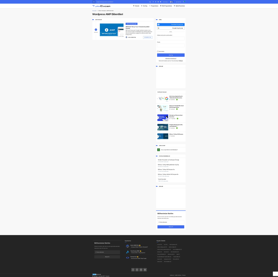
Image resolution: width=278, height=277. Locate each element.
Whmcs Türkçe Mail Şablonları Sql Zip (168, 164)
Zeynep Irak (133, 256)
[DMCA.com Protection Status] (96, 274)
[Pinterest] (158, 2)
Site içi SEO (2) (176, 259)
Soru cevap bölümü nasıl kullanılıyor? (169, 149)
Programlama (154, 6)
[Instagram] (155, 2)
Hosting (145, 6)
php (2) (178, 254)
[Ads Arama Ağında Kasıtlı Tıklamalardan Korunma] (162, 98)
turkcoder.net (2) (167, 259)
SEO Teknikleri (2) (167, 261)
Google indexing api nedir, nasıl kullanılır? (105, 1)
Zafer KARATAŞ (132, 37)
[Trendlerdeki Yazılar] (94, 2)
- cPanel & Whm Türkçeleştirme (137, 252)
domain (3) (159, 251)
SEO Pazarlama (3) (173, 244)
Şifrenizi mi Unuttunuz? (170, 58)
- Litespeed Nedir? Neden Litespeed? (139, 247)
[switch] (172, 2)
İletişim (184, 275)
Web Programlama (167, 6)
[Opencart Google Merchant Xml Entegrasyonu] (162, 108)
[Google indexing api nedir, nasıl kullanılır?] (162, 127)
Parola (158, 42)
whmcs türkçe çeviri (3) (162, 247)
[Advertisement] (171, 78)
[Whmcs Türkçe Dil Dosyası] (162, 136)
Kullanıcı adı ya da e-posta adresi (164, 35)
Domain (137, 6)
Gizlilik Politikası (178, 275)
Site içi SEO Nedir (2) (161, 254)
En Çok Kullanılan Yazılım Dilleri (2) (164, 256)
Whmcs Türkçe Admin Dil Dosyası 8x (168, 174)
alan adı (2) (159, 261)
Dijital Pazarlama (180, 6)
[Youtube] (160, 2)
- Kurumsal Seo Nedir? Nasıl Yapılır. (138, 258)
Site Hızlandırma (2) (175, 251)
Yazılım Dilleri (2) (176, 256)
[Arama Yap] (150, 2)
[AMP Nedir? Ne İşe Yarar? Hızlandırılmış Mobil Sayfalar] (112, 30)
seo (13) (165, 244)
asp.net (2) (159, 259)
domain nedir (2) (171, 254)
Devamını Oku (147, 37)
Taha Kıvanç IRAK (134, 251)
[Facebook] (153, 2)
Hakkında (172, 275)
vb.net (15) (159, 244)
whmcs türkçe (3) (172, 247)
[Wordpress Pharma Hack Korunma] (162, 117)
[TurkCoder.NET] (101, 6)
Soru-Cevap (165, 1)
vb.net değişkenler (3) (177, 249)
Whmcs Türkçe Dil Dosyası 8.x (166, 169)
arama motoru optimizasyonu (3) (164, 249)
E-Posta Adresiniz (163, 222)
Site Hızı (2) (166, 251)
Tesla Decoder (162, 179)
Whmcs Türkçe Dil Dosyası (176, 134)
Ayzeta (107, 276)
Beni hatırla (161, 51)
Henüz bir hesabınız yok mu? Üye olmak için (171, 60)
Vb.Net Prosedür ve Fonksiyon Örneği (168, 160)
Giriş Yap (179, 1)
